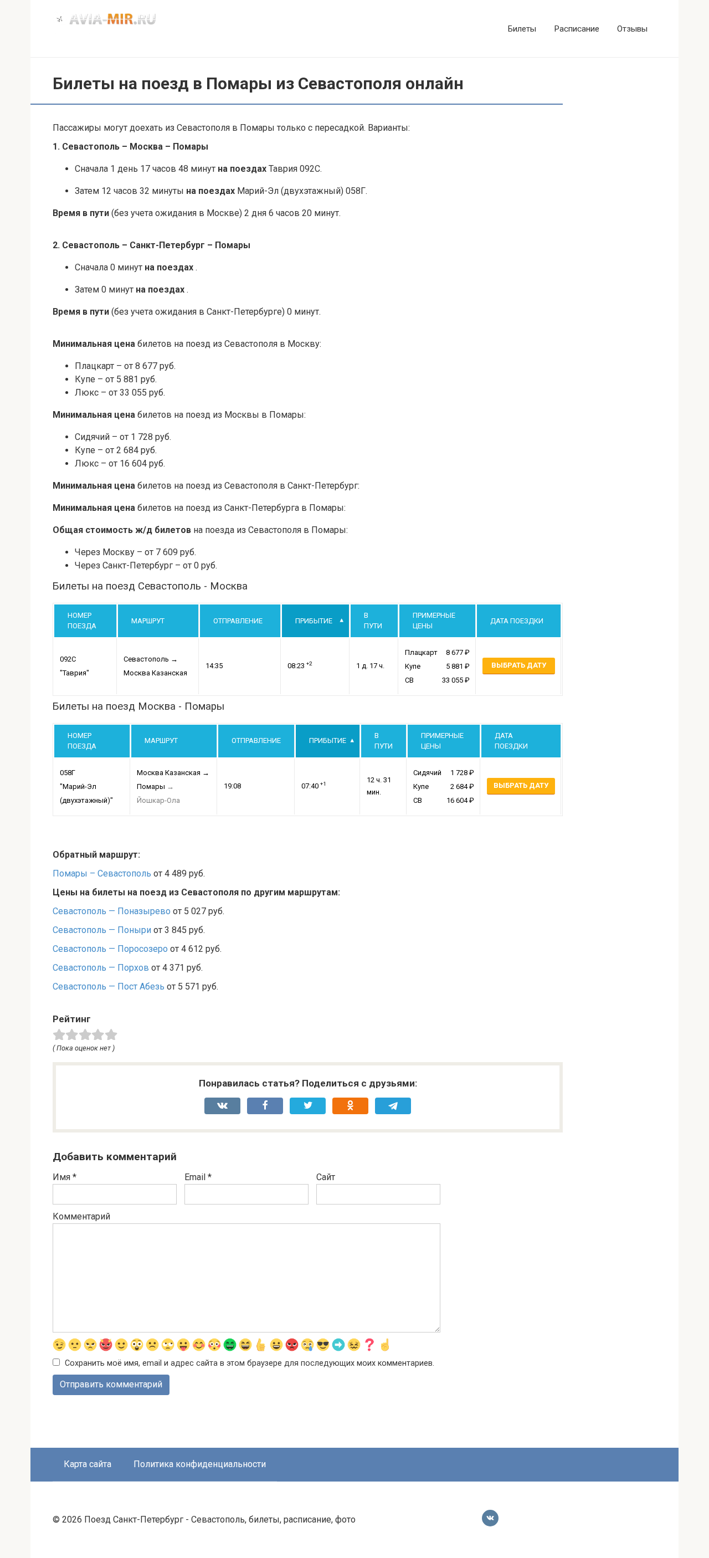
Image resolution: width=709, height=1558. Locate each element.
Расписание (576, 29)
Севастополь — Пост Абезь (109, 986)
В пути (373, 621)
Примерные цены (434, 621)
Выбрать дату (518, 665)
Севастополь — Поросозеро (110, 949)
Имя (64, 1177)
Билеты (522, 29)
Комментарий (81, 1216)
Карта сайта (87, 1464)
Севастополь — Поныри (102, 930)
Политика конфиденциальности (199, 1464)
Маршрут (148, 621)
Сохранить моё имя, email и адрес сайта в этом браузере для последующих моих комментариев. (249, 1363)
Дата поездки (516, 621)
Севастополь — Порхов (101, 967)
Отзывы (632, 29)
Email (198, 1177)
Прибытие (313, 621)
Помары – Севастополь (102, 873)
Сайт (325, 1177)
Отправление (238, 621)
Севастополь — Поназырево (112, 911)
